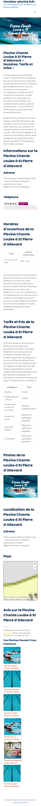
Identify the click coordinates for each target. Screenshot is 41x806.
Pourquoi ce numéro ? (32, 209)
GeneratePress (22, 802)
